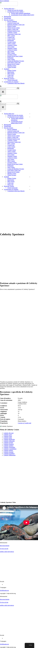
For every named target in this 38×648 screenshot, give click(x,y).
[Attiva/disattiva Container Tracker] (30, 189)
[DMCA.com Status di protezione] (19, 578)
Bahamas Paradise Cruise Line (15, 24)
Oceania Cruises (12, 54)
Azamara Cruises (12, 45)
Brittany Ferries (11, 70)
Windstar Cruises (12, 48)
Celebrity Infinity (8, 450)
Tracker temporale (12, 80)
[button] (9, 69)
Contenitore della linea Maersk (15, 83)
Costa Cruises (11, 39)
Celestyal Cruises (12, 50)
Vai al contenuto (4, 0)
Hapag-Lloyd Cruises (13, 64)
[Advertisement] (19, 212)
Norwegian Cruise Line (14, 34)
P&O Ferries (10, 73)
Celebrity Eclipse (8, 442)
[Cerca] (0, 86)
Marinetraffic (7, 16)
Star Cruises (10, 51)
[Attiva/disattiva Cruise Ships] (30, 128)
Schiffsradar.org (4, 590)
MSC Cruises (11, 35)
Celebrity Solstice (8, 445)
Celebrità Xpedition (9, 453)
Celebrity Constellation (10, 449)
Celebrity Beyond (8, 433)
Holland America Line (13, 31)
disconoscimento (4, 545)
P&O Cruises (11, 53)
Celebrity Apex (8, 434)
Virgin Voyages (11, 67)
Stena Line (10, 77)
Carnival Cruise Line (13, 23)
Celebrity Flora (8, 436)
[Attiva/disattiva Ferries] (30, 177)
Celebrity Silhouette (9, 441)
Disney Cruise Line (12, 29)
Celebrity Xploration (9, 447)
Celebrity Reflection (9, 439)
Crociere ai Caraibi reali (24, 423)
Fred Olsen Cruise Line (14, 62)
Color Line (10, 75)
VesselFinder (7, 18)
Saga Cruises (11, 59)
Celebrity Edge (8, 438)
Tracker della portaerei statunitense (20, 13)
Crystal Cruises (11, 42)
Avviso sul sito (4, 548)
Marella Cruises (11, 65)
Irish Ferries (10, 72)
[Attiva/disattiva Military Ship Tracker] (30, 117)
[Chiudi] (3, 92)
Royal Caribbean (12, 21)
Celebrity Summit (8, 452)
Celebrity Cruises (12, 32)
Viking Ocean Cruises (13, 27)
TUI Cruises (10, 46)
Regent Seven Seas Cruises (15, 56)
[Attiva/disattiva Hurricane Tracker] (30, 186)
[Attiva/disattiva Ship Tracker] (30, 113)
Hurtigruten (10, 40)
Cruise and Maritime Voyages (15, 61)
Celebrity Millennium (9, 455)
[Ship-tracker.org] (9, 5)
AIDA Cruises (11, 43)
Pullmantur (10, 57)
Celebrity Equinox (9, 444)
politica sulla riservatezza (7, 551)
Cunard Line (10, 37)
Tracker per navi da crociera (15, 10)
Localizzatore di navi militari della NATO (22, 15)
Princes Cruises (11, 26)
